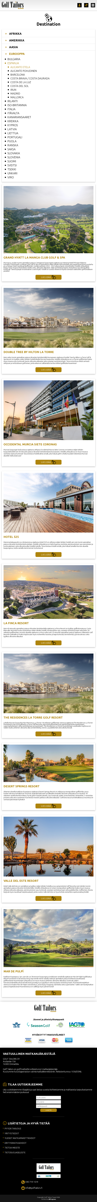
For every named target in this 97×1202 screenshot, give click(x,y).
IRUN (13, 89)
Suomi (11, 161)
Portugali (14, 137)
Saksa (11, 149)
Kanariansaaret (19, 117)
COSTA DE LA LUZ (20, 82)
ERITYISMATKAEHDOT (15, 1143)
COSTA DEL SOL (19, 85)
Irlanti (12, 101)
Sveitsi (12, 165)
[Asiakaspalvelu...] (86, 5)
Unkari (12, 173)
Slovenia (13, 157)
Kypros (12, 125)
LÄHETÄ (48, 1110)
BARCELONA (17, 74)
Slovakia (13, 153)
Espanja (13, 63)
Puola (11, 141)
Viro (10, 177)
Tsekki (11, 169)
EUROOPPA (17, 53)
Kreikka (12, 121)
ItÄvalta (13, 113)
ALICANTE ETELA (20, 67)
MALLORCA (17, 97)
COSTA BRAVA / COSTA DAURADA (30, 78)
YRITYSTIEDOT (12, 1133)
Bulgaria (13, 59)
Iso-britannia (17, 105)
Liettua (12, 133)
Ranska (12, 145)
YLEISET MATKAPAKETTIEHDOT (20, 1138)
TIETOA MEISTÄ (12, 1147)
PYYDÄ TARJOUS (13, 1128)
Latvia (12, 129)
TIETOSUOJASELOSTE (15, 1152)
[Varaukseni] (79, 5)
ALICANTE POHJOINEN (23, 70)
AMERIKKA (16, 40)
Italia (11, 109)
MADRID (15, 93)
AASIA (13, 47)
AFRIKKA (15, 33)
